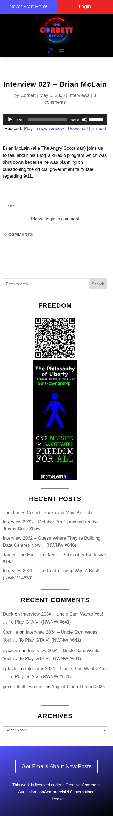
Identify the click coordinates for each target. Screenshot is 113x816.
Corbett (28, 95)
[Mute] (84, 119)
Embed (99, 128)
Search (98, 284)
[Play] (10, 119)
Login (85, 6)
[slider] (96, 119)
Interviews (79, 95)
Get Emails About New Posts (56, 766)
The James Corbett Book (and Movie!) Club (47, 512)
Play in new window (44, 128)
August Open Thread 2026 (78, 686)
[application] (55, 119)
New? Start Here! (28, 6)
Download (78, 128)
